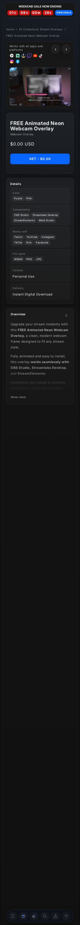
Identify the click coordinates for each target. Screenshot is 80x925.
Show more (18, 397)
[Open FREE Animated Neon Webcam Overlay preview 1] (43, 86)
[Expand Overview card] (66, 316)
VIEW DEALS (63, 12)
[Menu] (12, 916)
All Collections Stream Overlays (41, 29)
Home (10, 29)
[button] (44, 916)
